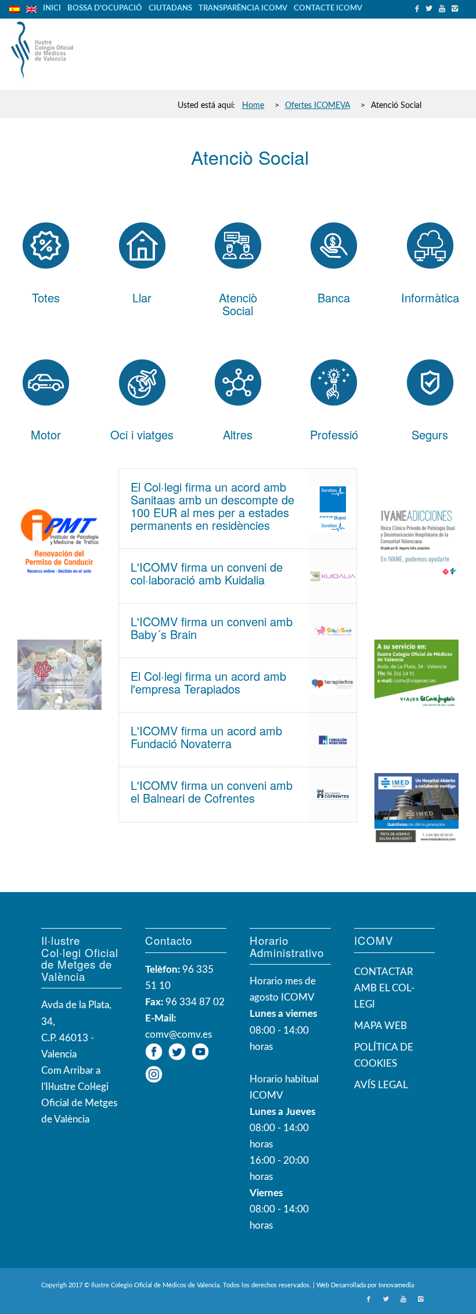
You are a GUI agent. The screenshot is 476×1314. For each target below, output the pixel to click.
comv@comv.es (178, 1034)
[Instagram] (456, 8)
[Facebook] (418, 8)
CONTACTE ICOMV (328, 8)
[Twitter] (430, 8)
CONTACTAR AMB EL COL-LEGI (384, 988)
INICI (52, 8)
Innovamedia (396, 1285)
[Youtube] (443, 8)
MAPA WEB (380, 1026)
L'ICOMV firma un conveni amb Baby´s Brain (212, 627)
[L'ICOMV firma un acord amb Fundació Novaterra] (332, 740)
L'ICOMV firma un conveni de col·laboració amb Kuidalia (207, 573)
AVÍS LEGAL (381, 1085)
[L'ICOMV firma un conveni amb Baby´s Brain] (332, 631)
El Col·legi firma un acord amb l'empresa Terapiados (208, 682)
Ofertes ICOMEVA (317, 106)
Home (253, 106)
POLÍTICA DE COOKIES (383, 1055)
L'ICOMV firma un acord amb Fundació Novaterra (206, 737)
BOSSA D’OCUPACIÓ (104, 8)
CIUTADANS (170, 8)
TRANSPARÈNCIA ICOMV (243, 8)
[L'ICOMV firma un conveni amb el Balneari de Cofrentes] (332, 794)
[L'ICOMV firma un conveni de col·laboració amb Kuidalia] (332, 576)
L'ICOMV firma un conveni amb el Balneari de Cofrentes (212, 791)
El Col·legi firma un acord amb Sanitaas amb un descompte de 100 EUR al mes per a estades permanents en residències (212, 505)
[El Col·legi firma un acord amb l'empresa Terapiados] (332, 685)
